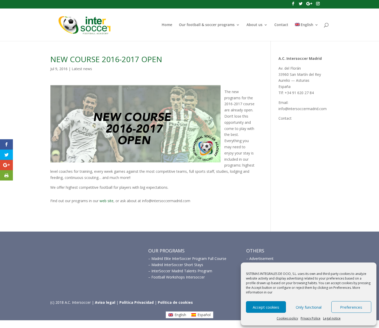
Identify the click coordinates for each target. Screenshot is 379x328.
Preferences (351, 307)
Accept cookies (266, 307)
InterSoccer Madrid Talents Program (181, 270)
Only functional (309, 307)
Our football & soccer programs (207, 25)
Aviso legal (105, 302)
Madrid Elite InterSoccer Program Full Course (188, 258)
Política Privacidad (136, 302)
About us (254, 25)
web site (106, 200)
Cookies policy (287, 318)
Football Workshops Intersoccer (178, 277)
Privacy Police (310, 318)
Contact (281, 25)
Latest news (82, 68)
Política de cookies (175, 302)
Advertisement (261, 258)
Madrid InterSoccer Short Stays (177, 264)
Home (167, 25)
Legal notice (332, 318)
